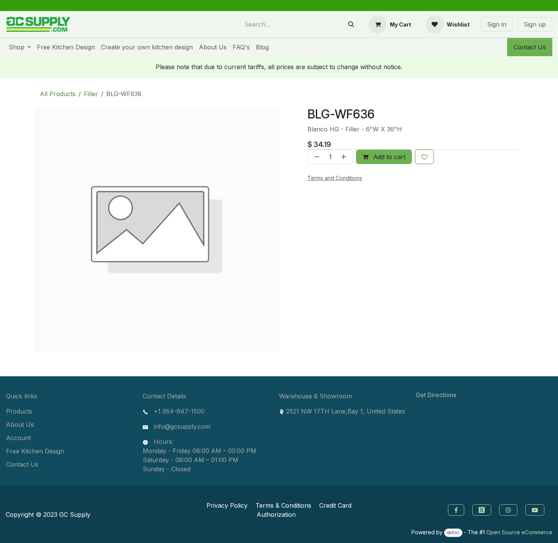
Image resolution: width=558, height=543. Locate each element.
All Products (58, 94)
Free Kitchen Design (35, 451)
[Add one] (345, 157)
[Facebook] (455, 509)
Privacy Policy (226, 505)
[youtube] (535, 509)
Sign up (535, 24)
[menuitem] (20, 47)
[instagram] (509, 509)
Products (19, 411)
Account (18, 438)
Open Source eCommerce (519, 532)
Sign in (496, 24)
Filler (91, 94)
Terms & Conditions (283, 505)
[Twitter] (482, 509)
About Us (20, 424)
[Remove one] (315, 157)
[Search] (351, 24)
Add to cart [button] (388, 157)
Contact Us (530, 47)
